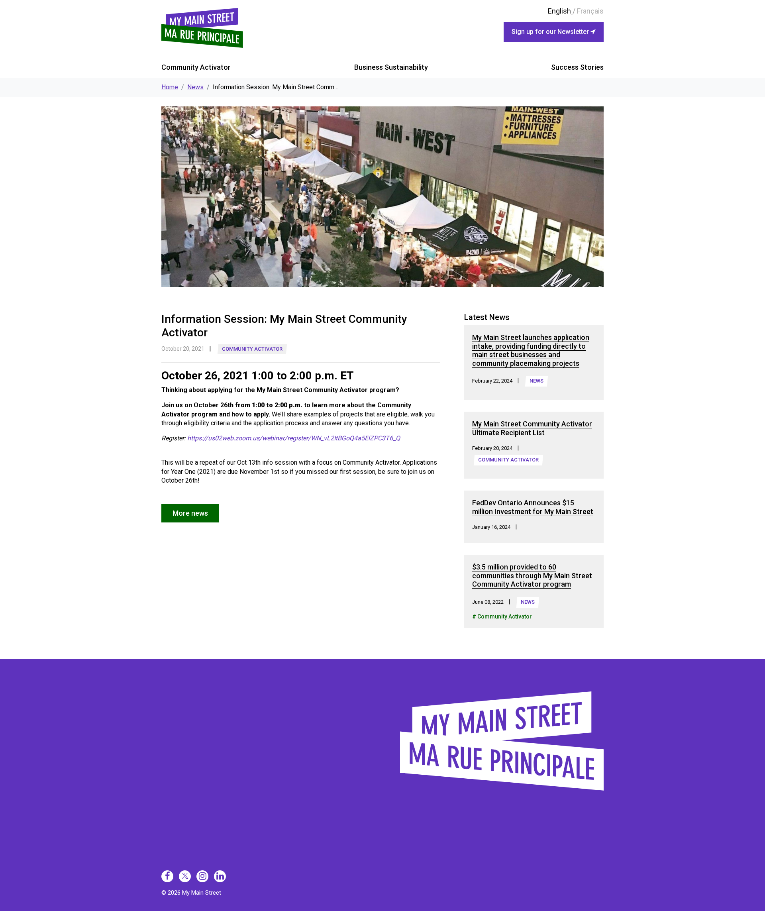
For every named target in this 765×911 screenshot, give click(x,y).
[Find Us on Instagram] (202, 876)
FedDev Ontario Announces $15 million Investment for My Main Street (532, 507)
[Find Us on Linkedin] (220, 876)
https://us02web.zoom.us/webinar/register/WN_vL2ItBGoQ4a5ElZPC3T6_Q (293, 438)
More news (190, 513)
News (195, 87)
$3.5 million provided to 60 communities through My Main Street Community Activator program (532, 575)
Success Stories (577, 67)
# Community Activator (502, 616)
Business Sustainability (391, 67)
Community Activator (196, 67)
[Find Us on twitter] (185, 876)
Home (169, 87)
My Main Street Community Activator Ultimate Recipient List (532, 428)
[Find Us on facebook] (167, 876)
